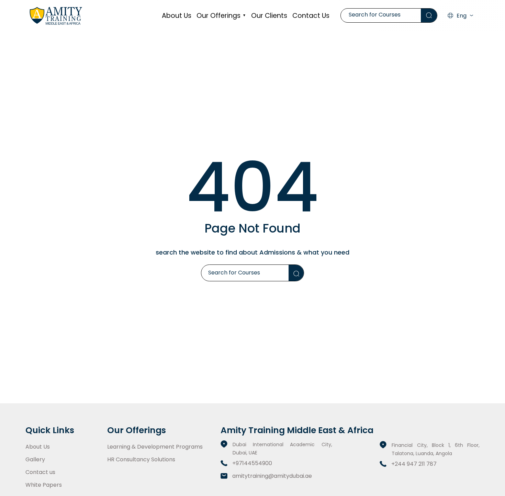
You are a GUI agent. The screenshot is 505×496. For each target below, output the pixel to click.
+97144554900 (252, 463)
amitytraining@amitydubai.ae (272, 476)
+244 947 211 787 (414, 464)
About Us (176, 15)
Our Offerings (221, 15)
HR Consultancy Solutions (141, 459)
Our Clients (269, 15)
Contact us (310, 15)
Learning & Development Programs (155, 447)
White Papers (43, 485)
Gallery (35, 459)
